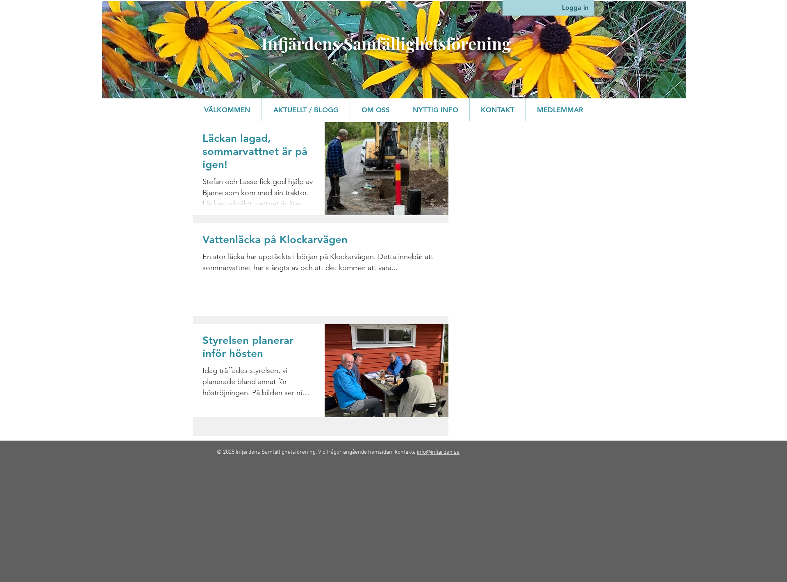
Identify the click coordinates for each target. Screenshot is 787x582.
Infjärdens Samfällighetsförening (386, 43)
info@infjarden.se (438, 452)
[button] (375, 109)
